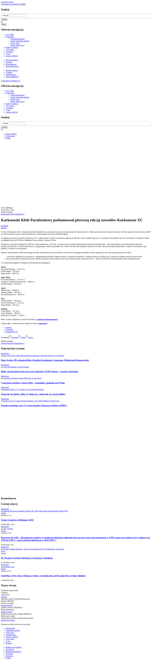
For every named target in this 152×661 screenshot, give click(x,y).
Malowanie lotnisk (8, 620)
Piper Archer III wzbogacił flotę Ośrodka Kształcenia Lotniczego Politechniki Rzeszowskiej (45, 360)
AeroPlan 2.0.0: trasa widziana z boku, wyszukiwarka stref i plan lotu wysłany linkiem (43, 575)
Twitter (8, 658)
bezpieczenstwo (7, 605)
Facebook (9, 654)
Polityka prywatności (13, 647)
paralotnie (4, 226)
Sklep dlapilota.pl (12, 66)
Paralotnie (9, 330)
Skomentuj (5, 353)
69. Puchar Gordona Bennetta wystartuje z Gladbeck (27, 558)
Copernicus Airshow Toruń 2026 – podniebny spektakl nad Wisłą (33, 383)
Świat (3, 551)
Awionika (9, 52)
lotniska (4, 597)
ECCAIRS (10, 35)
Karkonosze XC (12, 332)
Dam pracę (10, 633)
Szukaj (5, 15)
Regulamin (10, 649)
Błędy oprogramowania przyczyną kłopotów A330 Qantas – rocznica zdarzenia (39, 371)
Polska (8, 138)
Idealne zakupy (6, 612)
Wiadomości (10, 136)
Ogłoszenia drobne (17, 39)
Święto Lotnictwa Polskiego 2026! (17, 520)
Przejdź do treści (7, 2)
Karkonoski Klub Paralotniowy (12, 214)
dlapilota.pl (15, 4)
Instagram (9, 656)
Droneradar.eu (11, 64)
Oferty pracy (15, 43)
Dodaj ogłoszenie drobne (19, 41)
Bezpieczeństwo (12, 60)
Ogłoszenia (10, 37)
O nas (8, 54)
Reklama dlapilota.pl (13, 652)
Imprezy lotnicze (12, 47)
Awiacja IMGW (12, 56)
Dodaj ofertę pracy (17, 45)
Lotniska (9, 62)
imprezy (4, 228)
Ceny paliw (10, 50)
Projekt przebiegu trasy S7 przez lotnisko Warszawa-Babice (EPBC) (34, 405)
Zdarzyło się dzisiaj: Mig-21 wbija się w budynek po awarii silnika (33, 394)
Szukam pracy (11, 635)
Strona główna (11, 134)
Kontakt (9, 643)
